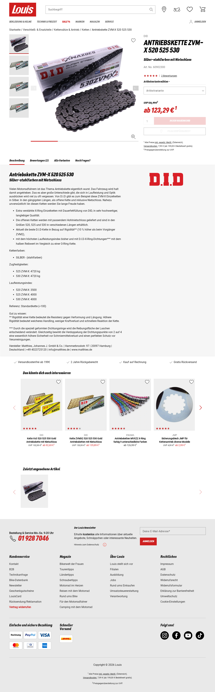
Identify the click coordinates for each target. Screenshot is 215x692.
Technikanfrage (18, 574)
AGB (163, 569)
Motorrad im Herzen (71, 585)
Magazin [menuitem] (95, 21)
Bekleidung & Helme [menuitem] (20, 21)
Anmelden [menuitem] (200, 21)
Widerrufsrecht (169, 580)
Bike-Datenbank (18, 580)
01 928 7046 (33, 538)
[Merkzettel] (189, 9)
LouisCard (15, 596)
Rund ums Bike (68, 596)
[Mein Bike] (177, 9)
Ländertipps (67, 574)
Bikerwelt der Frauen (72, 564)
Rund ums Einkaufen (122, 585)
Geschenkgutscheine (21, 590)
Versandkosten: (151, 146)
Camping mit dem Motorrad (76, 607)
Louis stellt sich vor (121, 564)
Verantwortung (118, 596)
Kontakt (13, 564)
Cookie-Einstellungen (172, 601)
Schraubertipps (69, 580)
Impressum (167, 564)
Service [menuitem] (109, 21)
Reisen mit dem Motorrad (75, 590)
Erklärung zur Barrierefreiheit (177, 590)
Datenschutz (167, 574)
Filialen (114, 569)
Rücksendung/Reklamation (25, 601)
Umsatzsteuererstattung (124, 590)
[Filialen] (164, 9)
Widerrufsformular (171, 585)
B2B (11, 569)
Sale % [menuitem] (66, 21)
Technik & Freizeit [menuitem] (47, 21)
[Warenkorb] (202, 9)
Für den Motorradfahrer (73, 601)
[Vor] (136, 88)
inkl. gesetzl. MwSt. (163, 142)
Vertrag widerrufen (20, 607)
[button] (151, 9)
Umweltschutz (168, 596)
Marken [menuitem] (79, 21)
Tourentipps (67, 569)
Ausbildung (116, 574)
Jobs (113, 580)
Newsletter (15, 585)
